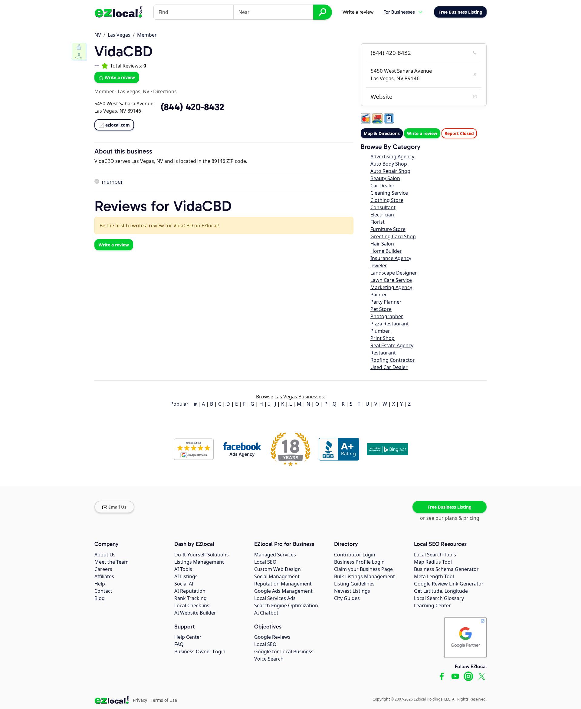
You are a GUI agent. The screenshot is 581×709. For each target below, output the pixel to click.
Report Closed (459, 133)
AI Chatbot (266, 612)
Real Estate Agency (391, 345)
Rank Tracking (190, 598)
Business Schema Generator (446, 569)
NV (97, 34)
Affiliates (104, 576)
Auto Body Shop (388, 163)
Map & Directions (382, 133)
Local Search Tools (435, 554)
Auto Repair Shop (390, 171)
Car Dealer (382, 185)
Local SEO (265, 562)
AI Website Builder (195, 612)
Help (99, 583)
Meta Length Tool (434, 576)
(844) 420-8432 (391, 53)
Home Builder (386, 251)
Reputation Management (283, 583)
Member (147, 34)
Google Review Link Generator (449, 583)
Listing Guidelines (354, 583)
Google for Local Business (283, 651)
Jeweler (378, 265)
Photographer (386, 316)
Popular (179, 404)
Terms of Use (164, 700)
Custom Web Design (277, 569)
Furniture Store (387, 229)
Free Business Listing (449, 507)
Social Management (277, 576)
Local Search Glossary (439, 598)
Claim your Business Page (363, 569)
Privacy (140, 700)
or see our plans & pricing (449, 518)
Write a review (358, 12)
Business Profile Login (359, 562)
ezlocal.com (117, 125)
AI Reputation (189, 591)
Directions (165, 91)
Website (381, 97)
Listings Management (199, 562)
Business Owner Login (199, 651)
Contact (103, 591)
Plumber (380, 331)
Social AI (183, 583)
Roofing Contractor (392, 360)
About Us (105, 554)
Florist (377, 222)
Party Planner (386, 301)
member (112, 181)
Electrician (382, 214)
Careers (103, 569)
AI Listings (186, 576)
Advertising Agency (392, 156)
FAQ (179, 644)
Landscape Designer (393, 272)
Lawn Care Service (391, 280)
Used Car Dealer (389, 367)
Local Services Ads (275, 598)
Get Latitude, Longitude (441, 591)
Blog (99, 598)
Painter (378, 294)
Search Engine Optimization (286, 605)
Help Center (188, 637)
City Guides (347, 598)
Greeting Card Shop (393, 236)
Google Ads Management (283, 591)
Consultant (383, 207)
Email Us (117, 507)
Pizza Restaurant (389, 323)
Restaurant (383, 352)
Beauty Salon (385, 178)
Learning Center (432, 605)
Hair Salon (382, 243)
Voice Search (269, 658)
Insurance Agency (390, 258)
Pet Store (381, 309)
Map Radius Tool (433, 562)
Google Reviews (272, 637)
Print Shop (382, 338)
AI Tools (183, 569)
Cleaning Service (389, 193)
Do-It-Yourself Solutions (201, 554)
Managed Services (275, 554)
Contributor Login (354, 554)
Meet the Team (111, 562)
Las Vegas (119, 34)
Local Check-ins (191, 605)
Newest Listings (352, 591)
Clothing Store (386, 200)
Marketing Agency (391, 287)
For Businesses (399, 12)
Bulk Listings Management (364, 576)
